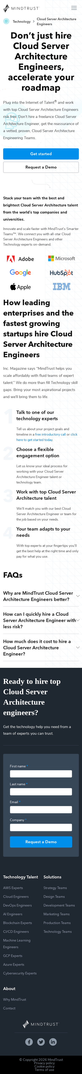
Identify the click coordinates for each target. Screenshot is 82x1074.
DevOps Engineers (17, 905)
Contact (9, 1008)
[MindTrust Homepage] (21, 8)
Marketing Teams (57, 914)
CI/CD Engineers (16, 931)
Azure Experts (13, 964)
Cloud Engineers (16, 896)
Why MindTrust (14, 999)
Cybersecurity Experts (20, 973)
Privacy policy (44, 1063)
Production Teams (57, 922)
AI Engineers (12, 914)
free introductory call (50, 434)
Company (18, 820)
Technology (21, 21)
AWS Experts (13, 887)
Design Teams (54, 896)
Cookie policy (44, 1066)
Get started (41, 153)
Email (15, 802)
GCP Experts (12, 955)
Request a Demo (41, 167)
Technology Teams (58, 931)
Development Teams (59, 905)
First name (19, 766)
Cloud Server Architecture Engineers (56, 21)
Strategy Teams (55, 887)
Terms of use (44, 1070)
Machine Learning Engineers (16, 943)
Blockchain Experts (17, 922)
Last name (19, 784)
